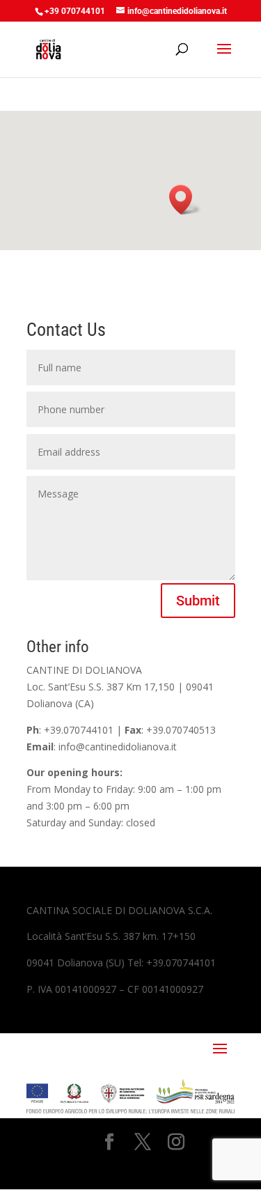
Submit (198, 600)
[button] (185, 199)
